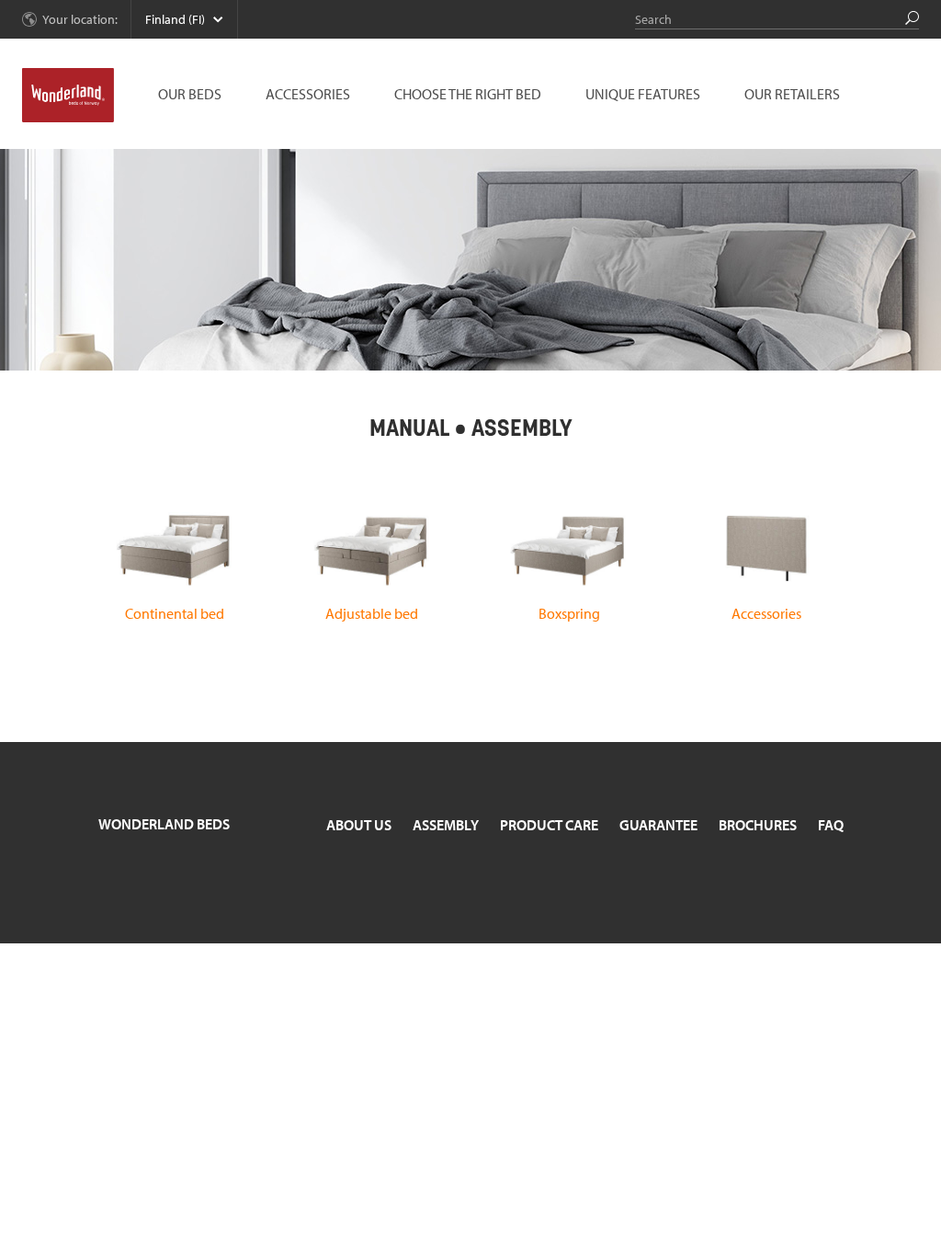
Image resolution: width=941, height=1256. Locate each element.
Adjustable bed (371, 613)
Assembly (446, 825)
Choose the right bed (467, 94)
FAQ (831, 825)
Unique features (642, 94)
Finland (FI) (175, 19)
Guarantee (658, 825)
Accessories (308, 94)
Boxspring (569, 613)
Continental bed (174, 613)
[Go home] (68, 95)
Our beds (189, 94)
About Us (358, 825)
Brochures (758, 825)
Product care (549, 825)
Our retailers (792, 94)
